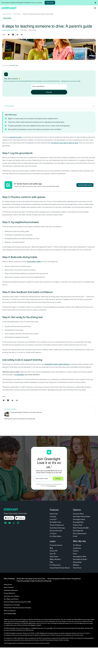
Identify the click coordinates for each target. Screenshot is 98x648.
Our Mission (77, 545)
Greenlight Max (78, 522)
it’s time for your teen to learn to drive (64, 143)
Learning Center (6, 14)
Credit (75, 536)
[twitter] (8, 35)
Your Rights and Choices (11, 599)
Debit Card (54, 514)
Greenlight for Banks (80, 559)
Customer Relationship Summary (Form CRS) (17, 602)
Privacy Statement (51, 485)
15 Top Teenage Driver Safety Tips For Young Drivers (64, 578)
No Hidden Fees (55, 522)
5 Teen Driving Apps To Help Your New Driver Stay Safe (34, 581)
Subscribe (49, 92)
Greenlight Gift (78, 530)
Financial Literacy (56, 545)
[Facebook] (5, 522)
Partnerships (77, 562)
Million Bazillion (55, 559)
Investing (53, 516)
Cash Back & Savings (57, 528)
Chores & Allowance (57, 525)
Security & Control (56, 530)
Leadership (77, 548)
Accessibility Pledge (10, 613)
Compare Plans (78, 514)
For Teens (53, 533)
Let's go (58, 478)
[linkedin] (17, 35)
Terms (33, 625)
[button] (95, 3)
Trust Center (77, 568)
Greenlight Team (13, 65)
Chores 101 (53, 551)
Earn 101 (53, 553)
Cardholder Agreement (11, 590)
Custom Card (77, 525)
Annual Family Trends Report (60, 568)
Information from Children (11, 596)
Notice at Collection (10, 610)
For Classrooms (55, 565)
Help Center (54, 556)
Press (75, 553)
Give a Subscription (80, 533)
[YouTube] (9, 522)
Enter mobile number (42, 478)
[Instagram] (18, 522)
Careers (75, 551)
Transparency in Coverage (12, 605)
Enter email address (38, 86)
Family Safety (17, 14)
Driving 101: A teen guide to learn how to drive (31, 578)
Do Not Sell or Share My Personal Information (17, 607)
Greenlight (20, 374)
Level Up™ (53, 519)
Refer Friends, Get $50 (81, 528)
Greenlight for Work (79, 556)
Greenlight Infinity (79, 519)
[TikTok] (14, 522)
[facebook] (13, 35)
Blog (51, 548)
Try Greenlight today (85, 185)
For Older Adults (55, 536)
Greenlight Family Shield (81, 516)
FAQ (51, 562)
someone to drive (15, 137)
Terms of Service (9, 587)
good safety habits (34, 261)
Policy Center (8, 584)
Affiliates (76, 565)
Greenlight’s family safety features (57, 364)
